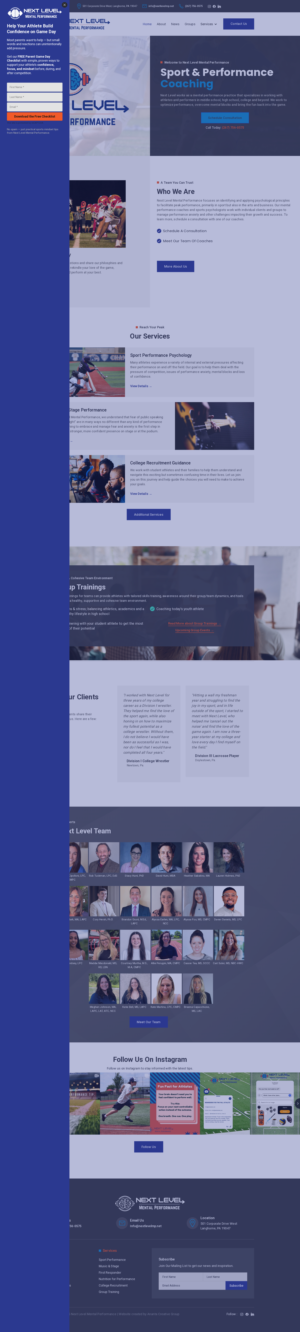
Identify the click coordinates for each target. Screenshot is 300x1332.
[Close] (64, 5)
